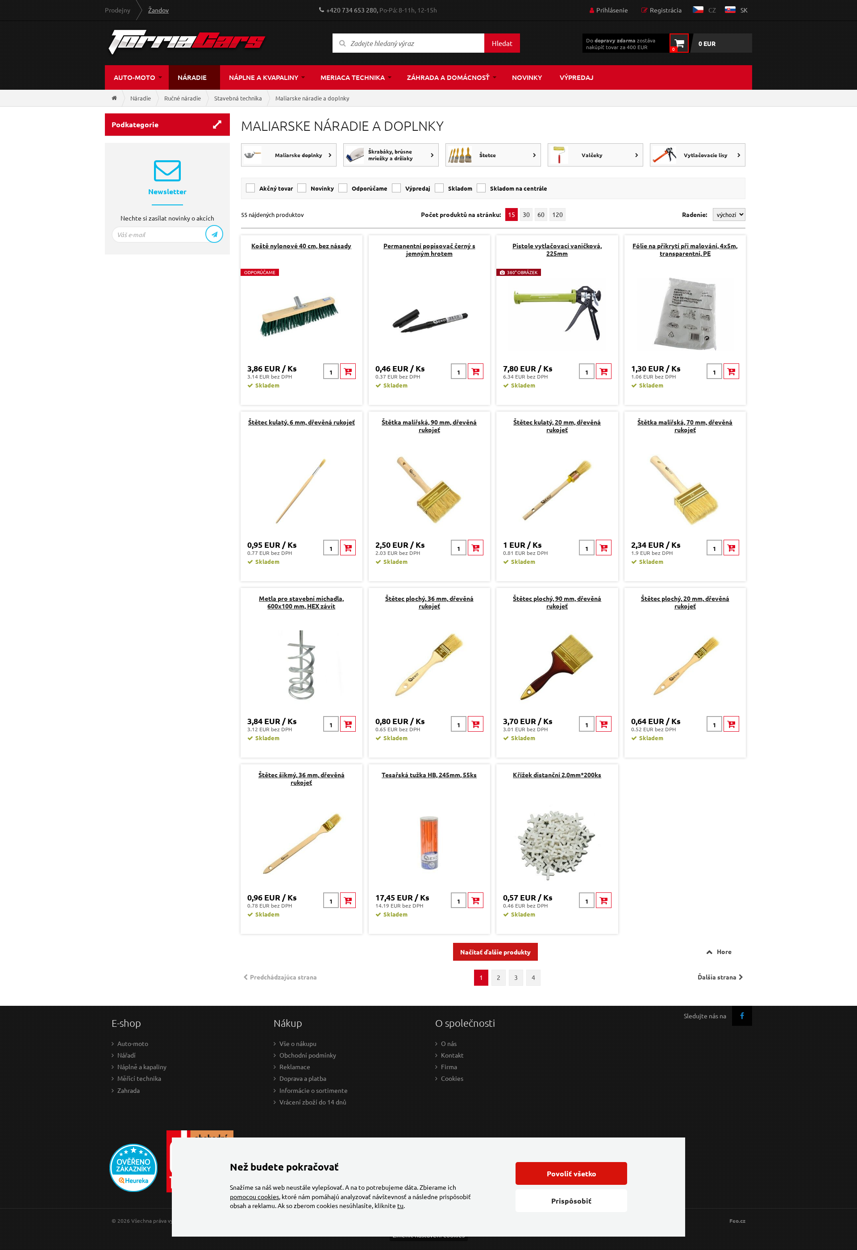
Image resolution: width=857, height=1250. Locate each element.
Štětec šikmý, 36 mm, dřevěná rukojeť (301, 778)
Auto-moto (134, 77)
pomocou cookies (254, 1196)
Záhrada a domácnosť (448, 77)
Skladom (460, 188)
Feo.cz (737, 1220)
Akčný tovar (276, 188)
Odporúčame (369, 188)
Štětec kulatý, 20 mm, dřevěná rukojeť (557, 425)
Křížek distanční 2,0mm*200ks (557, 775)
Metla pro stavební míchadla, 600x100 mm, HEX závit (301, 602)
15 (511, 214)
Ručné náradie (182, 98)
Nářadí (126, 1055)
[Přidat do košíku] (348, 371)
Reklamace (294, 1066)
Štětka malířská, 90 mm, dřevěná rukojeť (429, 425)
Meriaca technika (352, 77)
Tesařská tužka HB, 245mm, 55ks (429, 775)
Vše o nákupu (297, 1043)
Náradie (192, 77)
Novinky (527, 77)
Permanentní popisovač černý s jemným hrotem (429, 249)
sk (744, 10)
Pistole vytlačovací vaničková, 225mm (557, 249)
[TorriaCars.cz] (114, 98)
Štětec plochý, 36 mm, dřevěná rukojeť (429, 602)
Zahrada (128, 1090)
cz (712, 10)
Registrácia (666, 10)
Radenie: (695, 214)
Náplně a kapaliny (141, 1066)
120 (557, 214)
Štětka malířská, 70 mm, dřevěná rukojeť (684, 425)
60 (541, 214)
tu (400, 1205)
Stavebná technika (238, 98)
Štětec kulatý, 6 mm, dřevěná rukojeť (301, 422)
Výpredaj (577, 77)
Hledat (502, 43)
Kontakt (452, 1055)
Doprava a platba (302, 1078)
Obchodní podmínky (307, 1055)
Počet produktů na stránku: (461, 214)
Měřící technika (139, 1078)
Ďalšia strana (717, 977)
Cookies (452, 1078)
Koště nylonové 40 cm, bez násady (301, 246)
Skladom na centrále (518, 188)
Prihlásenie (612, 10)
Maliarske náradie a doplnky (312, 98)
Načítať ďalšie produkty (495, 952)
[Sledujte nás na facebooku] (742, 1016)
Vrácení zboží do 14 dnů (312, 1102)
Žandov (158, 10)
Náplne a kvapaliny (263, 77)
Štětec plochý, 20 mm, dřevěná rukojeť (685, 602)
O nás (449, 1043)
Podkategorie (135, 124)
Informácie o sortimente (313, 1090)
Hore (724, 951)
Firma (449, 1066)
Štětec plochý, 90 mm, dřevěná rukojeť (557, 602)
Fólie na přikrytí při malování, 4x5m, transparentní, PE (684, 249)
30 (526, 214)
